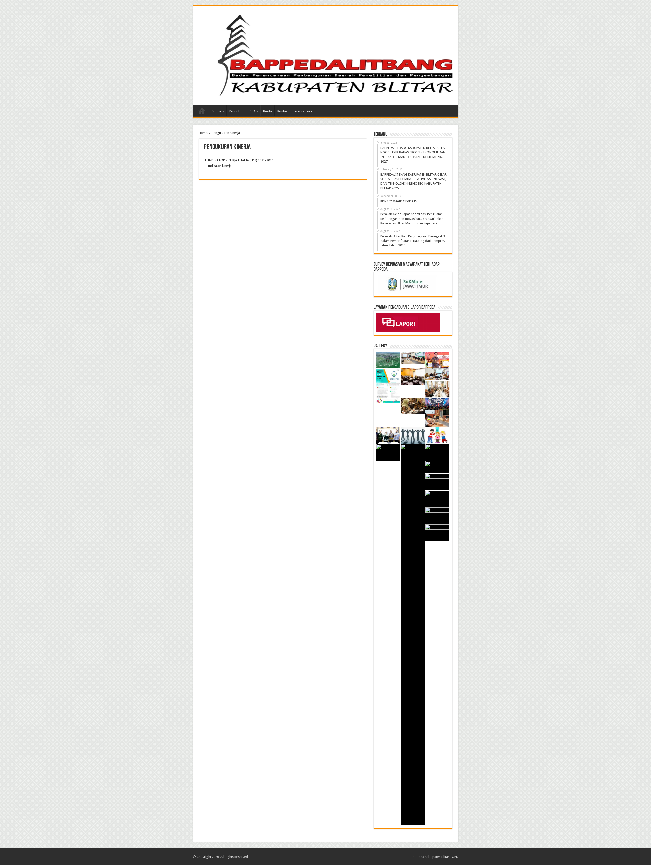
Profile (216, 111)
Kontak (282, 111)
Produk (234, 111)
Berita (267, 111)
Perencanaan (302, 111)
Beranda (202, 110)
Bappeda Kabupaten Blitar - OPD (434, 857)
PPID (251, 111)
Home (203, 133)
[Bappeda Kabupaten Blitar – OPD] (326, 55)
